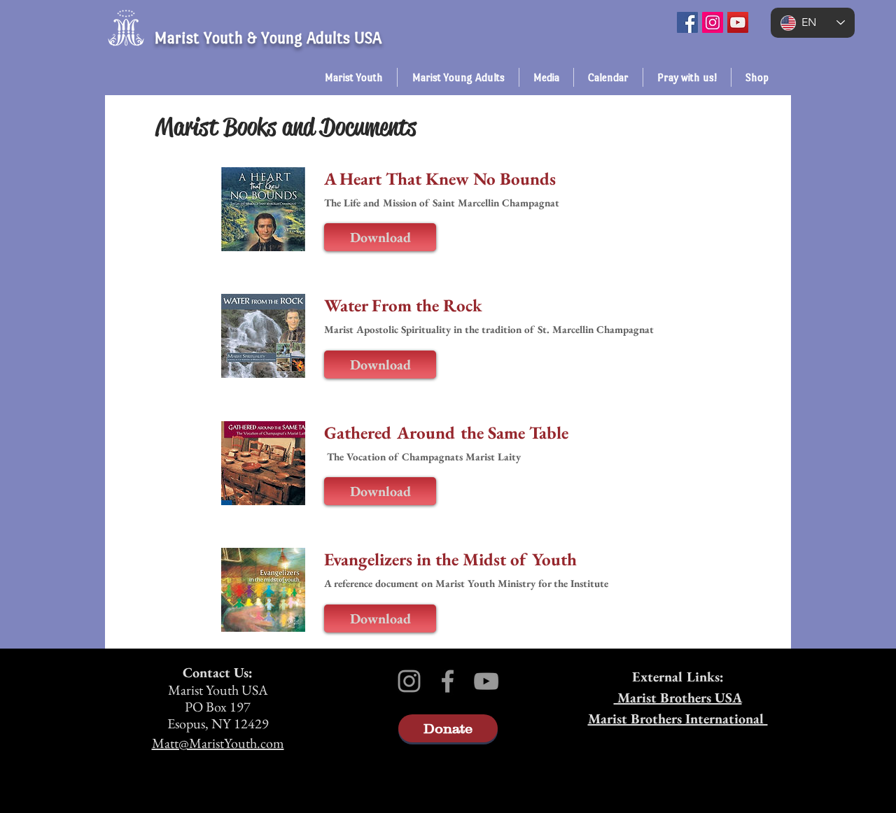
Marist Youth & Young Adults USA (268, 38)
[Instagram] (712, 22)
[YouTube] (737, 22)
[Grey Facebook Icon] (448, 681)
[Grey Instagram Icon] (409, 681)
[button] (353, 77)
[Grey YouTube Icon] (486, 681)
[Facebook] (687, 22)
